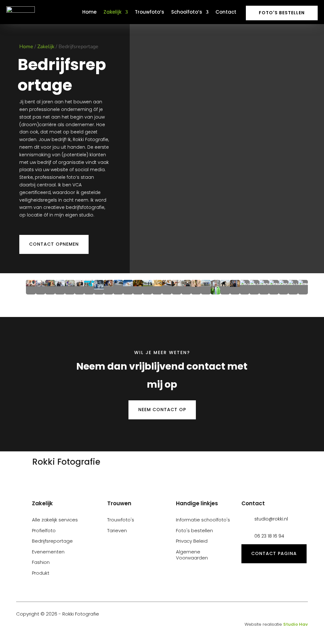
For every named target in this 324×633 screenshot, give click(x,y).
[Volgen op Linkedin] (293, 614)
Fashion (41, 562)
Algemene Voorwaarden (192, 554)
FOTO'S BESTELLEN (282, 13)
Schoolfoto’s (186, 12)
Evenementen (48, 551)
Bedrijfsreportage (52, 541)
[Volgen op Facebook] (304, 614)
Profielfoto (44, 530)
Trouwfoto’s (149, 12)
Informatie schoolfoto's (203, 519)
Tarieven (117, 530)
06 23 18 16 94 (269, 536)
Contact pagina (274, 553)
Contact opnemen (54, 244)
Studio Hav (295, 624)
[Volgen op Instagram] (282, 614)
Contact (225, 12)
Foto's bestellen (194, 530)
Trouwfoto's (120, 519)
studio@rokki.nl (271, 519)
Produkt (40, 573)
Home (89, 12)
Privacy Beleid (192, 541)
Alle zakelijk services (55, 519)
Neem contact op (162, 409)
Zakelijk (112, 12)
